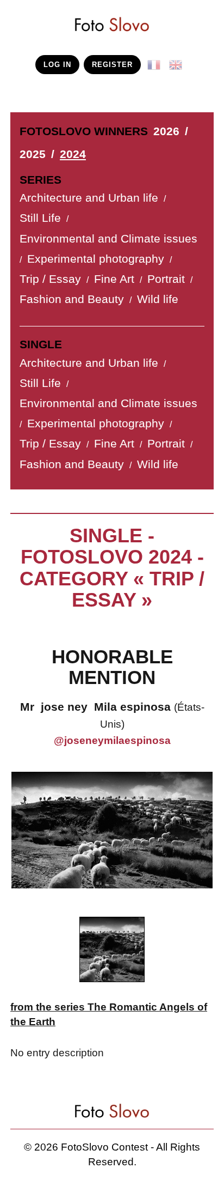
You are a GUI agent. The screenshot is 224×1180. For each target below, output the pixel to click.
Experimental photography (95, 258)
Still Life (40, 218)
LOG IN (57, 64)
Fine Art (114, 279)
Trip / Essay (50, 279)
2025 (33, 154)
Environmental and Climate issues (108, 238)
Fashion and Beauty (72, 299)
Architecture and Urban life (89, 197)
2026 (166, 131)
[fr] (156, 60)
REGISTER (112, 64)
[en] (177, 60)
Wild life (157, 299)
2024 (73, 154)
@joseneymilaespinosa (112, 740)
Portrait (166, 279)
